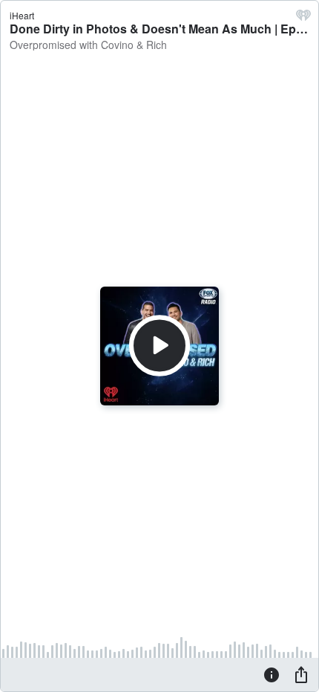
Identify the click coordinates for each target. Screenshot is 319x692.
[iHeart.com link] (303, 18)
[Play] (159, 346)
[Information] (271, 674)
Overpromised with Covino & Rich (88, 44)
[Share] (301, 674)
